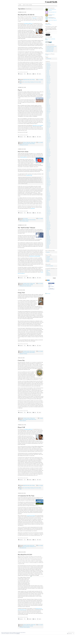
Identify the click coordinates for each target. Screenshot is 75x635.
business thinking (27, 81)
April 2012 (47, 190)
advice (23, 81)
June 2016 (47, 129)
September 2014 (48, 155)
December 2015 (48, 137)
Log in (47, 271)
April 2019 (47, 88)
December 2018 (48, 93)
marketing (52, 286)
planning (27, 220)
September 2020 (48, 67)
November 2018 (48, 94)
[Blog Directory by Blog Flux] (47, 280)
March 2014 (47, 162)
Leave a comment (40, 79)
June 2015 (47, 144)
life (34, 81)
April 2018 (47, 103)
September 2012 (48, 184)
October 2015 (48, 139)
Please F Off (34, 17)
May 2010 (47, 218)
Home (20, 4)
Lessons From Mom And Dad (52, 18)
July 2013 (47, 172)
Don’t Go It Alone (23, 151)
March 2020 (47, 75)
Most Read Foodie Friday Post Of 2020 (51, 46)
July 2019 (47, 84)
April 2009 (47, 234)
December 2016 (48, 122)
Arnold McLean (50, 9)
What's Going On (32, 351)
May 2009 (47, 233)
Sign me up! (47, 34)
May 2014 (47, 160)
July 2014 (47, 157)
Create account (48, 270)
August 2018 (48, 98)
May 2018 (47, 101)
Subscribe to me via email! (49, 265)
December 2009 (48, 224)
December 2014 (48, 151)
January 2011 (48, 208)
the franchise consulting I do (28, 23)
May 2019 (47, 87)
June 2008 (47, 246)
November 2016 (48, 123)
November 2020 (48, 65)
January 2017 (48, 121)
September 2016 (48, 126)
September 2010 (48, 213)
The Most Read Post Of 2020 (50, 47)
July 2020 (47, 70)
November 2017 (48, 109)
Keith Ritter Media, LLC (48, 24)
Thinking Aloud (33, 142)
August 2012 (48, 185)
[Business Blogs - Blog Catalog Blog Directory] (51, 39)
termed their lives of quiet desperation (34, 256)
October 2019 (48, 81)
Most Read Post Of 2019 (25, 554)
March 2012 (47, 191)
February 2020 (48, 76)
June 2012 (47, 188)
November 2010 (48, 211)
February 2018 (48, 105)
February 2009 (48, 236)
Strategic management (23, 420)
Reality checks (29, 79)
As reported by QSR (29, 175)
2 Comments (41, 418)
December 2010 (48, 210)
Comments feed (48, 273)
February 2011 (48, 207)
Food (30, 219)
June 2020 (47, 71)
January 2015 (48, 150)
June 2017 (47, 115)
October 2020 (48, 66)
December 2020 (48, 64)
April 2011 (47, 205)
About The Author (27, 4)
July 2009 (47, 230)
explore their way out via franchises (38, 125)
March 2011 (47, 206)
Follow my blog (51, 288)
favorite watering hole (23, 157)
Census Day (21, 360)
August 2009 (48, 229)
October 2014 (48, 154)
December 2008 (48, 239)
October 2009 (48, 227)
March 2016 (47, 133)
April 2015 (47, 146)
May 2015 (47, 145)
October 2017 (48, 110)
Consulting (24, 283)
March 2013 (47, 177)
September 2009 (48, 228)
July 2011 (47, 201)
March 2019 (47, 89)
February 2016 (48, 134)
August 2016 (48, 127)
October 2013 (48, 168)
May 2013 (47, 174)
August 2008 (48, 244)
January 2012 (48, 194)
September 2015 (48, 140)
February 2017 (48, 120)
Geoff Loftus (48, 257)
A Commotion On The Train (26, 496)
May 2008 (47, 247)
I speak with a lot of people (31, 515)
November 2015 (48, 138)
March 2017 (47, 118)
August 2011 (48, 200)
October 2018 (48, 95)
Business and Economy (26, 143)
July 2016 (47, 128)
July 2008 (47, 245)
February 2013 (48, 178)
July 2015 (47, 143)
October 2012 (48, 183)
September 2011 (48, 199)
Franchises (24, 142)
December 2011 (48, 195)
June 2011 (47, 202)
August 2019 (48, 83)
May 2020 (47, 72)
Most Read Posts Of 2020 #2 (26, 15)
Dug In (20, 90)
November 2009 (48, 225)
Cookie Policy (18, 633)
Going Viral (21, 292)
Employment (21, 353)
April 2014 (47, 161)
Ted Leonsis (47, 261)
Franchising (32, 81)
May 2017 (47, 116)
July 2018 (47, 99)
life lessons (37, 81)
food (23, 218)
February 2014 (48, 163)
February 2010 (48, 222)
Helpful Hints (25, 79)
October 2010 (48, 212)
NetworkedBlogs (50, 283)
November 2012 (48, 182)
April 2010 (47, 219)
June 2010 (47, 217)
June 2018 (47, 100)
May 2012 (47, 189)
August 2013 (48, 171)
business (49, 286)
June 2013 (47, 173)
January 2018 (48, 106)
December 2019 (48, 78)
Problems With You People (49, 51)
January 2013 (48, 179)
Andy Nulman (48, 256)
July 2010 (47, 216)
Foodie (21, 220)
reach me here (33, 208)
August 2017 (48, 112)
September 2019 (48, 82)
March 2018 (47, 104)
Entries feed (47, 272)
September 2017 (48, 111)
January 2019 (48, 92)
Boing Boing (48, 252)
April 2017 (47, 117)
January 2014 (48, 165)
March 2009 (47, 235)
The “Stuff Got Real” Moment (26, 228)
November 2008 (48, 240)
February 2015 (48, 149)
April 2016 (47, 132)
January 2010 (48, 223)
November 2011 (48, 196)
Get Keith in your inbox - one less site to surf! (51, 27)
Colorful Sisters (50, 20)
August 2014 (48, 156)
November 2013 (48, 167)
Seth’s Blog (47, 260)
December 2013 (48, 166)
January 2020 (48, 77)
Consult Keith (51, 1)
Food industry (34, 219)
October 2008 (48, 241)
